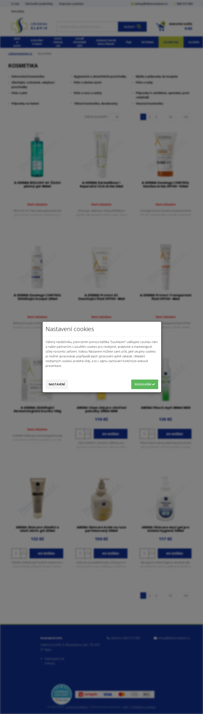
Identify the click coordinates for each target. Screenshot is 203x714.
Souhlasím (143, 384)
